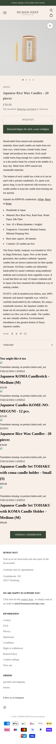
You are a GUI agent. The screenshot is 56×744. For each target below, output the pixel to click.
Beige (9, 203)
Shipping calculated (26, 109)
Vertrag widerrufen (28, 534)
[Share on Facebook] (12, 334)
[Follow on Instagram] (4, 707)
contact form (27, 599)
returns (6, 687)
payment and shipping (14, 682)
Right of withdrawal (13, 648)
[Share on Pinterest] (21, 334)
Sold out (28, 119)
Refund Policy (10, 654)
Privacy (7, 631)
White (41, 199)
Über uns (7, 665)
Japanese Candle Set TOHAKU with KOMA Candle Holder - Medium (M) (25, 511)
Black (48, 199)
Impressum (8, 637)
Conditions (8, 642)
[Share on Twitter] (16, 334)
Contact (7, 620)
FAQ (5, 625)
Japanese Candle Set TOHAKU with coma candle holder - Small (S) (25, 472)
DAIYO (6, 87)
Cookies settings (11, 659)
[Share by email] (25, 334)
